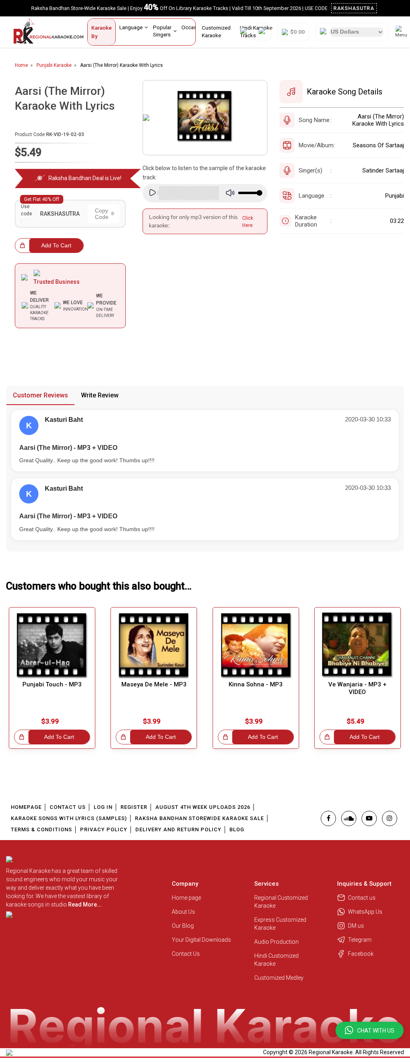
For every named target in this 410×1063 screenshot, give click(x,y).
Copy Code (102, 213)
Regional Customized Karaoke (281, 902)
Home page (186, 898)
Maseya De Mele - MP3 (154, 684)
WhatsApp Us (365, 912)
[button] (370, 1030)
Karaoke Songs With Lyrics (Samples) (69, 818)
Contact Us (68, 807)
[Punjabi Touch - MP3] (52, 645)
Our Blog (183, 926)
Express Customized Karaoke (280, 924)
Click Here (247, 221)
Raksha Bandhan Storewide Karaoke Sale (199, 818)
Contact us (362, 898)
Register (134, 807)
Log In (103, 807)
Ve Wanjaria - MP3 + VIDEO (357, 688)
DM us (356, 926)
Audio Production (276, 942)
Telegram (360, 940)
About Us (183, 912)
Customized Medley (279, 978)
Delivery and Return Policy (178, 829)
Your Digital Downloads (201, 940)
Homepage (26, 807)
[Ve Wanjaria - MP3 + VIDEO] (358, 645)
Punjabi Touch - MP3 (52, 684)
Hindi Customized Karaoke (276, 960)
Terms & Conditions (41, 829)
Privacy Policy (103, 829)
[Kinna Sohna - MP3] (256, 645)
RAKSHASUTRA (354, 8)
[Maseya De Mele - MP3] (154, 645)
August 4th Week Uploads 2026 (202, 807)
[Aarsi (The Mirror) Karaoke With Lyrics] (205, 117)
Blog (236, 829)
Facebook (361, 954)
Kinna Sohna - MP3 (256, 684)
